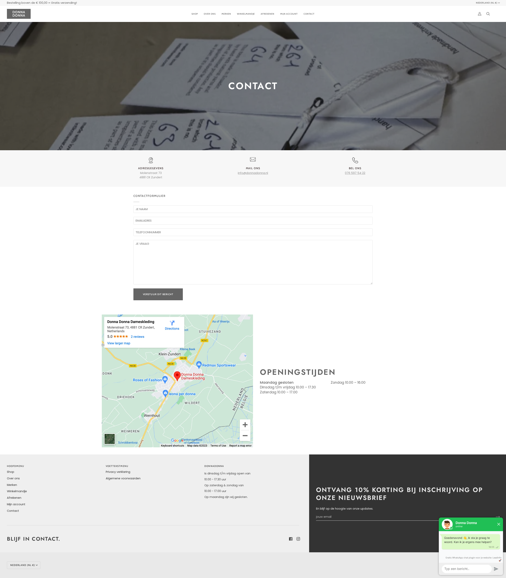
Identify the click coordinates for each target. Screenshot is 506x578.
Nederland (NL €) (487, 2)
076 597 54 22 (355, 173)
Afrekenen (14, 498)
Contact (13, 511)
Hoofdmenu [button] (15, 466)
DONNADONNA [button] (214, 466)
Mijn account (16, 504)
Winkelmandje (17, 491)
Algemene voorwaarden (123, 478)
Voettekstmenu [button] (117, 466)
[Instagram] (297, 539)
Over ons (13, 478)
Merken (12, 485)
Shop (10, 472)
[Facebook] (290, 539)
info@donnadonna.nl (253, 173)
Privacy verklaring (118, 472)
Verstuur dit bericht (158, 294)
